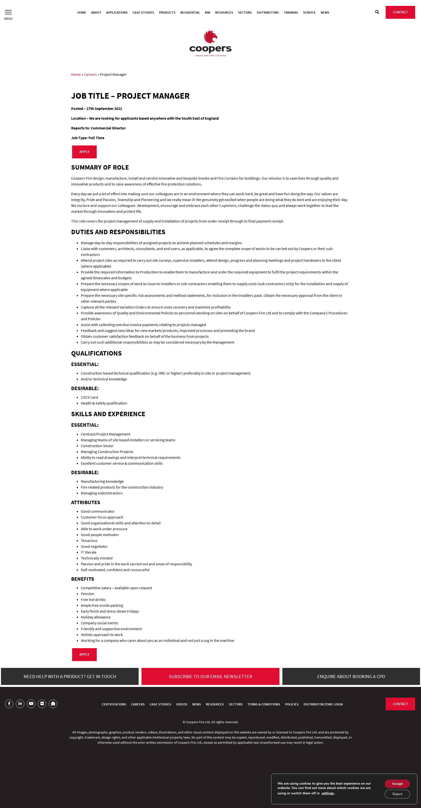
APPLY (84, 151)
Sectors (245, 12)
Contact (400, 12)
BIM (207, 12)
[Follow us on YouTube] (31, 704)
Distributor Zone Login (323, 704)
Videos (181, 704)
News (325, 12)
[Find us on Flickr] (42, 704)
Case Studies (143, 12)
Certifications (114, 704)
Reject (397, 794)
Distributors (268, 12)
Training (291, 12)
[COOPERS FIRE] (210, 43)
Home (81, 12)
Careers (90, 74)
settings (328, 793)
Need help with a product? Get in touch (70, 676)
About (96, 12)
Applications (117, 12)
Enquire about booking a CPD (351, 676)
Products (167, 12)
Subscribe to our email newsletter (210, 676)
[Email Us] (53, 704)
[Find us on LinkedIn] (20, 704)
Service (309, 12)
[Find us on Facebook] (9, 704)
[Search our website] (377, 12)
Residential (190, 12)
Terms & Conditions (264, 704)
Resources (224, 12)
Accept (397, 783)
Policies (292, 704)
